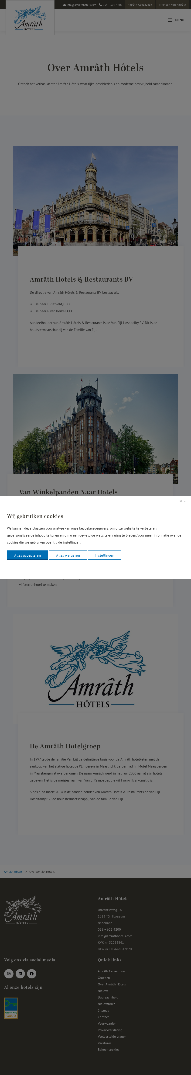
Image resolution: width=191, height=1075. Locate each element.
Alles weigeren (68, 555)
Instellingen (104, 555)
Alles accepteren (27, 555)
